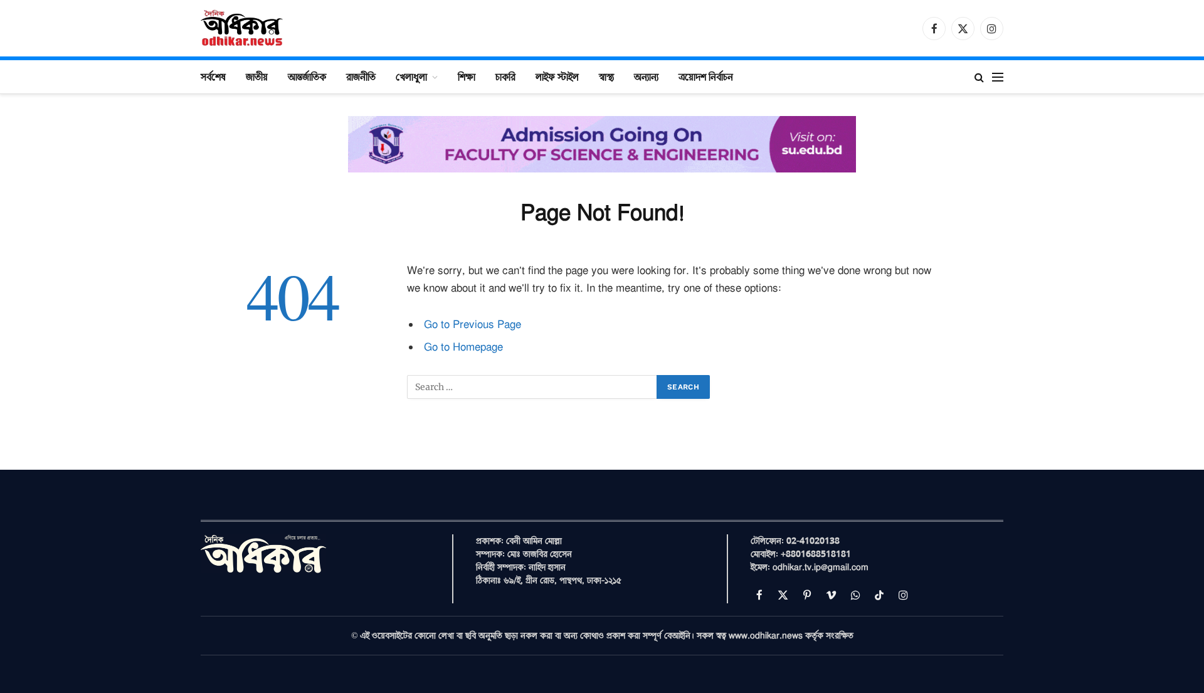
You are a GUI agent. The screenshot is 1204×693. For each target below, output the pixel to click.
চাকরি (505, 76)
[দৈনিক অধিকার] (243, 28)
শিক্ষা (466, 76)
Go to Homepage (463, 347)
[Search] (979, 77)
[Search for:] (532, 387)
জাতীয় (257, 76)
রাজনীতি (361, 76)
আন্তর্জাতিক (307, 76)
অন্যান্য (646, 76)
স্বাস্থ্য (606, 76)
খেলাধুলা (411, 76)
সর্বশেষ (213, 76)
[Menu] (997, 77)
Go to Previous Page (472, 324)
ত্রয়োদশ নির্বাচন (706, 76)
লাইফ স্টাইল (557, 76)
